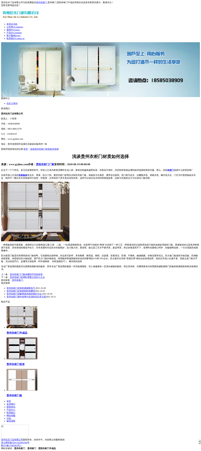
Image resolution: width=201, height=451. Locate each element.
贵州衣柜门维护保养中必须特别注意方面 (26, 297)
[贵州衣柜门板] (22, 390)
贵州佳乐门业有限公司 (12, 440)
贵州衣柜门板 (14, 395)
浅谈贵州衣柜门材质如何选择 (44, 149)
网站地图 (11, 415)
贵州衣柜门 (41, 2)
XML (9, 418)
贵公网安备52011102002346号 (15, 442)
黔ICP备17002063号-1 (11, 445)
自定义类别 (12, 103)
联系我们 (15, 38)
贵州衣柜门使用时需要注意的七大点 (27, 277)
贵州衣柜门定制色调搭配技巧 (21, 288)
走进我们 (11, 404)
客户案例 (14, 35)
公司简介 (15, 27)
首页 (12, 24)
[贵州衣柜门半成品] (22, 327)
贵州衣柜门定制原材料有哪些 (21, 291)
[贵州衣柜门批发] (22, 359)
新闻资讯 (11, 407)
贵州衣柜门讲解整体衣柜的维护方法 (24, 294)
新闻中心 (13, 30)
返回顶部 (11, 421)
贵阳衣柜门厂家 (45, 164)
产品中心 (14, 33)
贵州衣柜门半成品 (17, 332)
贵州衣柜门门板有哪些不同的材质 (26, 274)
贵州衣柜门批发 (16, 364)
